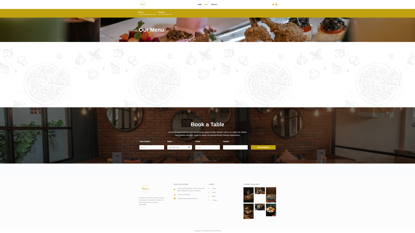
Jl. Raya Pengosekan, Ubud (147, 14)
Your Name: (144, 141)
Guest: (226, 141)
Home (200, 4)
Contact (214, 4)
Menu (206, 4)
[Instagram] (276, 4)
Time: (197, 141)
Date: (169, 141)
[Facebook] (273, 4)
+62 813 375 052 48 (164, 14)
